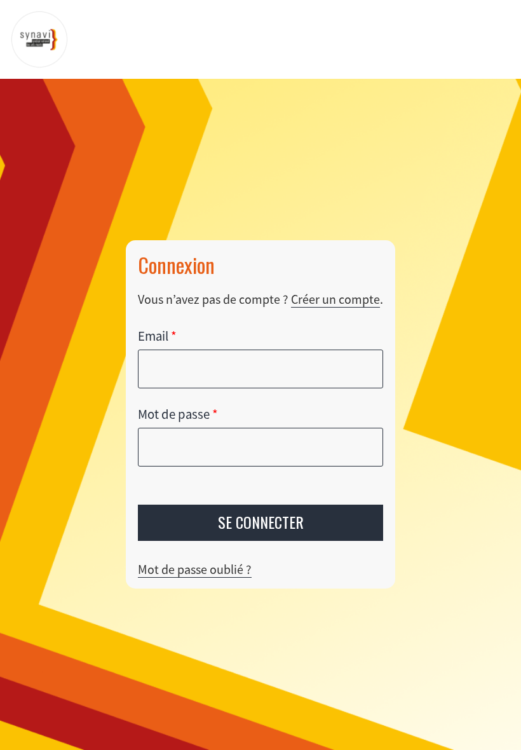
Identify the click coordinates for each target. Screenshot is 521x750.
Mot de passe (178, 414)
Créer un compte (335, 299)
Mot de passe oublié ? (195, 569)
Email (157, 336)
